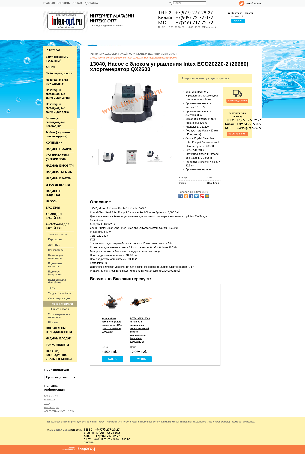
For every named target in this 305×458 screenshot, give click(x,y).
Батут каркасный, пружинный (57, 58)
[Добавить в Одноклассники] (186, 196)
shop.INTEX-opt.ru (59, 430)
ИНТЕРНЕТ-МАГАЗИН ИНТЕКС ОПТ (112, 19)
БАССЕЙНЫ (53, 207)
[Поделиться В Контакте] (180, 196)
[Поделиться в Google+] (202, 196)
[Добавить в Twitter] (196, 196)
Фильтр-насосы (59, 309)
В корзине (242, 13)
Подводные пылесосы (55, 265)
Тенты (51, 288)
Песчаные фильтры (62, 304)
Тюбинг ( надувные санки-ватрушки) (58, 134)
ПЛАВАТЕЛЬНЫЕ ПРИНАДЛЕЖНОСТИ (59, 330)
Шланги (53, 322)
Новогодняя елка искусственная (57, 81)
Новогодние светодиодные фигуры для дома (57, 108)
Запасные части (57, 234)
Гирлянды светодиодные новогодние (55, 122)
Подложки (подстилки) (55, 273)
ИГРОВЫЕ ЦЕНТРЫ (58, 184)
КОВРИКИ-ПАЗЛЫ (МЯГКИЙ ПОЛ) (57, 157)
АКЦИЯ (50, 67)
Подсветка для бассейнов (57, 281)
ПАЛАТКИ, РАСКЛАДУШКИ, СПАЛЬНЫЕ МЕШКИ (59, 355)
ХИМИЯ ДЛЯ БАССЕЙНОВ (54, 216)
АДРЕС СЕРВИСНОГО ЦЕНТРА (59, 411)
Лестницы (54, 244)
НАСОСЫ (51, 201)
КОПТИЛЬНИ (54, 142)
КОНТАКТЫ (63, 3)
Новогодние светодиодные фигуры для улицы (58, 94)
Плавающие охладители (55, 257)
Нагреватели (56, 250)
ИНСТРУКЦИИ (51, 407)
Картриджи (55, 239)
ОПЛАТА (78, 3)
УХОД (47, 403)
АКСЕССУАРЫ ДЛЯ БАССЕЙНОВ (57, 226)
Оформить (238, 20)
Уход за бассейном (59, 293)
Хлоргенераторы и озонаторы (59, 316)
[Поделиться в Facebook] (191, 196)
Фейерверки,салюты (59, 73)
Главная (49, 3)
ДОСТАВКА (91, 3)
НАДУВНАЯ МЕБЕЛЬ (59, 172)
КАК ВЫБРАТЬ (51, 396)
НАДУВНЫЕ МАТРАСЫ (60, 149)
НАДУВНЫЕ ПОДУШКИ (53, 193)
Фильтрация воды (59, 298)
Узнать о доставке (237, 100)
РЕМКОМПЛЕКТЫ (57, 345)
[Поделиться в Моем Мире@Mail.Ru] (207, 196)
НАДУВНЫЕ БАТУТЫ (58, 178)
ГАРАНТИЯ (49, 399)
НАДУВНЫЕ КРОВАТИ (60, 165)
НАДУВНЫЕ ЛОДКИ (58, 338)
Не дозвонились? (237, 134)
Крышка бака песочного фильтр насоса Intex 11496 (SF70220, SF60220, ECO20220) (112, 325)
